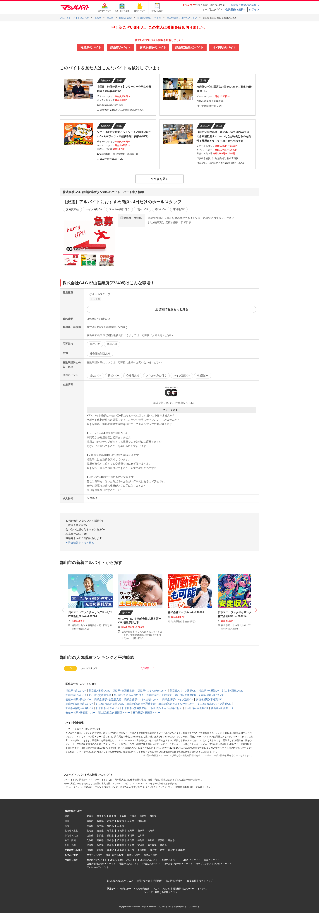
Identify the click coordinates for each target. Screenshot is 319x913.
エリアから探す (94, 855)
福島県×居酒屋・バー (223, 708)
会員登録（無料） (235, 9)
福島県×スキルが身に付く (152, 690)
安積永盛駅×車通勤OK (209, 699)
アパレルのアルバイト (98, 867)
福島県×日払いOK (99, 690)
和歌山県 (142, 821)
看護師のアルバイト (129, 863)
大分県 (130, 845)
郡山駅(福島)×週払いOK (79, 703)
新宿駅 (100, 850)
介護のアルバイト (151, 863)
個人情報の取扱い (174, 880)
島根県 (100, 840)
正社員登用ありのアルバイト (101, 863)
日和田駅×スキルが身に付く (166, 708)
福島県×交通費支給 (123, 690)
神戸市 (153, 850)
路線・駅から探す (115, 855)
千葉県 (122, 816)
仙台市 (171, 850)
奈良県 (130, 821)
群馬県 (153, 816)
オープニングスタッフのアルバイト (213, 863)
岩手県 (110, 830)
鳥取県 (90, 840)
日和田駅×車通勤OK (196, 708)
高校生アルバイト (149, 860)
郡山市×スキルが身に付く (129, 695)
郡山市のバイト (120, 47)
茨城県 (133, 816)
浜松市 (130, 850)
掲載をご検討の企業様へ (245, 5)
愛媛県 (161, 840)
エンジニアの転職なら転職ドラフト (159, 892)
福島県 (151, 830)
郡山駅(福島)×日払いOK (110, 703)
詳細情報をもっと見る (173, 309)
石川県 (130, 835)
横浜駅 (120, 850)
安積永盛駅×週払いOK (211, 695)
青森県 (100, 830)
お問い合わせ (143, 880)
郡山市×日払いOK (76, 695)
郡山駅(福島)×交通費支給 (141, 703)
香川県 (151, 840)
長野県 (110, 835)
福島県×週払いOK (76, 690)
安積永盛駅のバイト (153, 47)
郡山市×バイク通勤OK (159, 695)
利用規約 (157, 880)
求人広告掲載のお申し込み (120, 880)
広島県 (120, 840)
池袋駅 (110, 850)
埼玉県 (112, 816)
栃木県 (143, 816)
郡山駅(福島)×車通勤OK (79, 708)
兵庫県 (100, 821)
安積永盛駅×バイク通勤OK (177, 699)
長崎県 (110, 845)
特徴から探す (150, 855)
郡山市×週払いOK (232, 690)
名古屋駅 (142, 850)
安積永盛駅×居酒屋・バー (80, 712)
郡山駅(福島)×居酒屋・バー (114, 712)
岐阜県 (100, 826)
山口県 (130, 840)
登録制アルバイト (170, 860)
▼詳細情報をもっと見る (80, 542)
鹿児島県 (152, 845)
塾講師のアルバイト (97, 860)
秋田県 (130, 830)
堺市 (162, 850)
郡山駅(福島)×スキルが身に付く (176, 703)
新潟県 (100, 835)
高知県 (171, 840)
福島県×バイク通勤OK (183, 690)
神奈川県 (101, 816)
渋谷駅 (90, 850)
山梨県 (90, 835)
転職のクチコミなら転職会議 (134, 888)
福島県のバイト (90, 47)
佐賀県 (100, 845)
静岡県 (110, 826)
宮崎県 (141, 845)
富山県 (120, 835)
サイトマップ (206, 880)
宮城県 (120, 830)
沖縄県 (163, 845)
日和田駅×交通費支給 (134, 708)
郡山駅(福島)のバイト (189, 47)
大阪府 (90, 821)
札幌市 (181, 850)
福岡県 (90, 845)
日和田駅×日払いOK (107, 708)
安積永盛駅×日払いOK (78, 699)
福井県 (141, 835)
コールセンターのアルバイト (178, 863)
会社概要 (191, 880)
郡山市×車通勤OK (185, 695)
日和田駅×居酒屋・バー (146, 712)
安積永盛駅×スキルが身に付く (141, 699)
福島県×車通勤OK (209, 690)
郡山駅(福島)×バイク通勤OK (214, 703)
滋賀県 (120, 821)
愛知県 (90, 826)
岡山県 (110, 840)
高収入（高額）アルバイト (123, 860)
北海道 (90, 830)
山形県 (141, 830)
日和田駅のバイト (224, 47)
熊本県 (120, 845)
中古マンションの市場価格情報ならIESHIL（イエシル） (180, 888)
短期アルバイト (211, 860)
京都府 (110, 821)
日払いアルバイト (191, 860)
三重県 (120, 826)
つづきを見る (159, 178)
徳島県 (141, 840)
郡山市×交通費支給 (100, 695)
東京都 (90, 816)
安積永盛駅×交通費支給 (107, 699)
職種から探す (133, 855)
